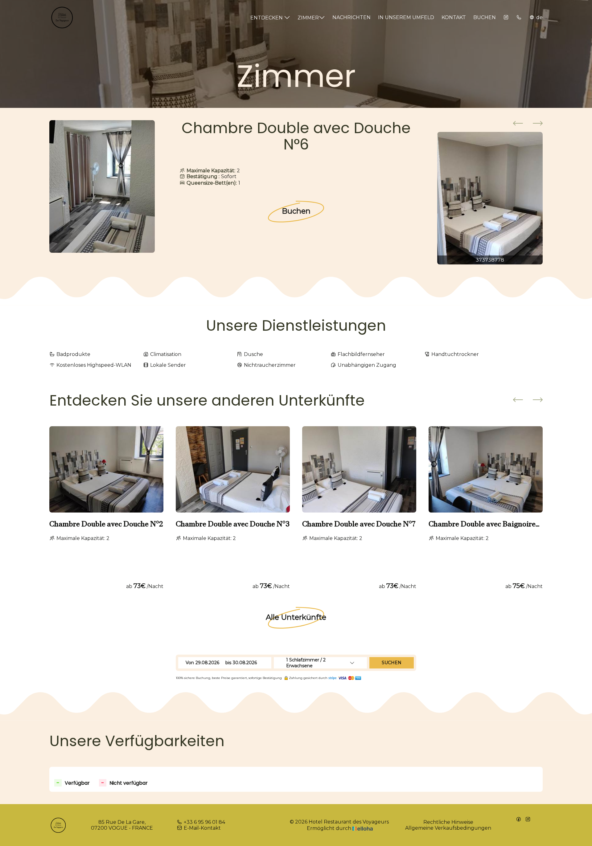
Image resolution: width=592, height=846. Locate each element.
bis (228, 662)
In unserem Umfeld (406, 17)
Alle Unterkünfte (296, 617)
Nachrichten (351, 17)
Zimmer (308, 18)
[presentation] (518, 124)
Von (190, 662)
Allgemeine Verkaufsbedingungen (448, 828)
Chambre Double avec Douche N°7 (358, 524)
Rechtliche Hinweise (448, 822)
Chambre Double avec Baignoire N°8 (482, 524)
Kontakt (454, 17)
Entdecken (267, 18)
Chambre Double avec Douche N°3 (233, 524)
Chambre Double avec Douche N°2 (106, 524)
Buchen (484, 17)
